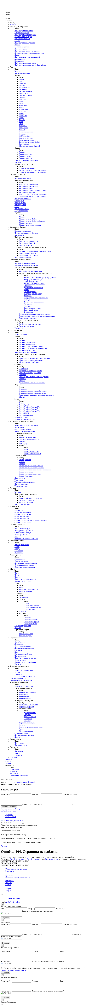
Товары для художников (23, 686)
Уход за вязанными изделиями (26, 160)
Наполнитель (19, 478)
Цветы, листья (20, 656)
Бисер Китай (24, 405)
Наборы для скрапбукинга (24, 43)
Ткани (21, 587)
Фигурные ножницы (22, 646)
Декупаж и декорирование (24, 263)
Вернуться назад (51, 859)
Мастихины (23, 694)
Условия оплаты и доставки (16, 869)
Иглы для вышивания (22, 199)
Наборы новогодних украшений (27, 51)
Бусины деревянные (27, 344)
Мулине (22, 217)
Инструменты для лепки (23, 531)
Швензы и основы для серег (30, 373)
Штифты (22, 375)
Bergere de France (25, 91)
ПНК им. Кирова (25, 136)
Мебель (26, 450)
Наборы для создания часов (25, 63)
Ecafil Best (23, 105)
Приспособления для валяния (30, 498)
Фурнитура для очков (22, 514)
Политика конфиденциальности (17, 877)
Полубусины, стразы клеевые (25, 658)
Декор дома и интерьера (33, 280)
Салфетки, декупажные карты (30, 324)
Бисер (21, 403)
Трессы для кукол (21, 486)
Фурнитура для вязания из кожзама (32, 172)
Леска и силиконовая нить (29, 363)
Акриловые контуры (27, 723)
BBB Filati (23, 89)
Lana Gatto (23, 116)
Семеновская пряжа (26, 140)
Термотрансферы (25, 636)
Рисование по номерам (23, 37)
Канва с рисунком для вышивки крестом (30, 197)
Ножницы (18, 577)
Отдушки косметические (24, 565)
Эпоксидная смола (21, 545)
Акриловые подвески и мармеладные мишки (36, 395)
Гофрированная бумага (23, 654)
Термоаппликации (26, 634)
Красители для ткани (22, 626)
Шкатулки (27, 296)
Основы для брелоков (22, 512)
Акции (8, 763)
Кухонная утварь (30, 292)
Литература (18, 751)
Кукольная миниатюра (27, 437)
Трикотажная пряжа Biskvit (29, 142)
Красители (18, 551)
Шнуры (22, 381)
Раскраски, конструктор (33, 294)
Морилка (27, 715)
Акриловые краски (26, 707)
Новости (8, 759)
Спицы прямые (25, 156)
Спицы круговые (25, 154)
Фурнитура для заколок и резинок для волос (31, 520)
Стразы (26, 603)
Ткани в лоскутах (26, 591)
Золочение (28, 719)
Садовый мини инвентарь (29, 439)
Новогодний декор (31, 310)
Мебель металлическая (32, 454)
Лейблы (17, 628)
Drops (21, 103)
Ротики (22, 464)
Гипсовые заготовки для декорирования (34, 314)
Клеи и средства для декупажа (30, 727)
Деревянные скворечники (34, 302)
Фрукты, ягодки (20, 660)
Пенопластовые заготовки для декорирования (37, 316)
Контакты (14, 771)
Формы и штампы (21, 561)
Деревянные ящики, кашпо (34, 284)
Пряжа (21, 79)
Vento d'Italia (23, 128)
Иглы (16, 575)
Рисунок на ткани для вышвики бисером (35, 251)
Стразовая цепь (29, 609)
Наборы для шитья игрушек (25, 35)
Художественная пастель (24, 735)
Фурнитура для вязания (28, 168)
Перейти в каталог (34, 859)
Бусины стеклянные (27, 350)
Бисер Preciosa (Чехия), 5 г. (29, 409)
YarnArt (22, 130)
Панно (26, 290)
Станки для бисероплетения (25, 419)
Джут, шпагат (24, 144)
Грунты (22, 725)
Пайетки (22, 611)
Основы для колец (21, 516)
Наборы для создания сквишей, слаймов (30, 65)
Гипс (16, 537)
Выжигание (19, 61)
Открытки (14, 757)
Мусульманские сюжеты (28, 255)
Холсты (17, 737)
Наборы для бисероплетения (25, 352)
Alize (21, 81)
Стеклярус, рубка (21, 417)
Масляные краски (26, 731)
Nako (21, 122)
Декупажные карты (26, 326)
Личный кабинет (7, 809)
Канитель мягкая (30, 624)
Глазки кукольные (26, 472)
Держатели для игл (26, 500)
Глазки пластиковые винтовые (31, 466)
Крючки (17, 162)
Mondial (22, 120)
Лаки (21, 729)
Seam (21, 124)
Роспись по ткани (21, 733)
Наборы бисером (25, 245)
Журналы (18, 755)
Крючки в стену (20, 745)
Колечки (22, 379)
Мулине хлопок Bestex (27, 219)
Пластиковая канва (21, 209)
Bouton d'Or (23, 93)
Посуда (22, 441)
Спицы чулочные (26, 158)
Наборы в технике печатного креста (33, 195)
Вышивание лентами (27, 193)
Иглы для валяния (26, 502)
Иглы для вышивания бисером (26, 233)
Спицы (22, 152)
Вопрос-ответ (10, 817)
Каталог (13, 25)
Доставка (9, 815)
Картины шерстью (21, 47)
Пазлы (16, 55)
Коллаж (17, 41)
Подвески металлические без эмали (33, 391)
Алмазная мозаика (21, 33)
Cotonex (22, 97)
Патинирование (30, 717)
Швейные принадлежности (25, 579)
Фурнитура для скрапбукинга (25, 662)
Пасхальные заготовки (32, 308)
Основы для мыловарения (24, 567)
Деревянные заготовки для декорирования (40, 278)
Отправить (5, 918)
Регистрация (11, 811)
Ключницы (28, 286)
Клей (16, 652)
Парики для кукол (21, 484)
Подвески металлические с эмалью (32, 393)
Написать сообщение (9, 807)
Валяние (17, 492)
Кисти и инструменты (27, 692)
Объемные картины (22, 39)
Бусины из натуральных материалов (33, 348)
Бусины (22, 340)
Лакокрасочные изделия (28, 705)
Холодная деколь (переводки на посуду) (29, 53)
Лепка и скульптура (22, 528)
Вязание (17, 71)
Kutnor (21, 114)
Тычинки (18, 674)
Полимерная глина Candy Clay (26, 539)
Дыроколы (18, 644)
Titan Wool (23, 126)
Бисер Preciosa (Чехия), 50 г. (29, 411)
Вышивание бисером (22, 231)
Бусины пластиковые (27, 342)
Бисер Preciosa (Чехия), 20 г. (29, 407)
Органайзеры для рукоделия (21, 680)
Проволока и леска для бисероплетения (34, 358)
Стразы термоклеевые (32, 607)
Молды (17, 549)
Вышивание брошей (27, 243)
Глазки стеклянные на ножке (30, 474)
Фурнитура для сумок (22, 522)
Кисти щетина (24, 696)
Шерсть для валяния (22, 504)
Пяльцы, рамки (20, 205)
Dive (21, 101)
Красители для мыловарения (25, 563)
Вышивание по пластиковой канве (32, 190)
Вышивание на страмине (28, 186)
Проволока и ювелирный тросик (31, 360)
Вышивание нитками (22, 178)
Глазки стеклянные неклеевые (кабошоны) (35, 470)
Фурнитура (23, 369)
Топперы (27, 306)
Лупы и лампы (20, 203)
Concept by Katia (25, 95)
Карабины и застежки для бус (30, 371)
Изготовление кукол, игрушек (26, 425)
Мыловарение (19, 559)
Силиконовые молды (22, 533)
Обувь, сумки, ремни (22, 429)
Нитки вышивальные (22, 257)
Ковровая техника (21, 211)
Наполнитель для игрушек (24, 431)
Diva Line (22, 99)
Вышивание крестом (27, 188)
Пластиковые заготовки (28, 318)
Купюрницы (28, 312)
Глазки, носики (25, 460)
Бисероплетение (20, 334)
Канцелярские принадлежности (36, 298)
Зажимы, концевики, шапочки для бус (33, 377)
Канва (16, 207)
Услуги (8, 891)
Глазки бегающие (26, 476)
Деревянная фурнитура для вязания (32, 170)
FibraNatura (23, 110)
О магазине (14, 769)
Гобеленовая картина (18, 678)
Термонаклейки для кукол (24, 482)
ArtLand (22, 85)
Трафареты (18, 328)
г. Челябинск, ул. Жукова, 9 (24, 782)
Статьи (8, 761)
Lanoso (21, 118)
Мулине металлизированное (30, 225)
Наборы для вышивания (28, 184)
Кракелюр (27, 721)
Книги (17, 753)
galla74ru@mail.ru (13, 902)
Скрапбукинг (19, 642)
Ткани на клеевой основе (29, 589)
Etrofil (21, 108)
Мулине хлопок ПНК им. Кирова (32, 221)
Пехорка (22, 134)
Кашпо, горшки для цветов (24, 676)
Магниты (18, 650)
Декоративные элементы (33, 288)
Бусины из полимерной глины (31, 346)
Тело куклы (18, 480)
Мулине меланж (25, 223)
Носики (22, 462)
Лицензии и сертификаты (20, 775)
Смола (16, 547)
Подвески (23, 389)
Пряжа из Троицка (26, 138)
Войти (3, 811)
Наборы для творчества (23, 31)
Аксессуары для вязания (23, 73)
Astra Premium (24, 87)
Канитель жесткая (30, 620)
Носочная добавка (26, 132)
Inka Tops (22, 112)
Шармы (22, 397)
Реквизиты (14, 773)
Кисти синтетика (25, 698)
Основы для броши (21, 518)
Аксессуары (19, 201)
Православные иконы (27, 253)
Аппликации (19, 59)
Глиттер (17, 664)
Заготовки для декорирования (30, 271)
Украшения (28, 304)
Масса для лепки (20, 535)
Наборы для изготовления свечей (27, 57)
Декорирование (30, 713)
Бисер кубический (26, 415)
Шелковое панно (21, 49)
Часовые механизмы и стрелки (26, 265)
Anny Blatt (23, 83)
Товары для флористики (23, 670)
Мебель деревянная (31, 452)
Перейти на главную (18, 859)
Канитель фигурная (31, 622)
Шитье (17, 573)
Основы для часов (31, 282)
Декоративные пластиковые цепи (32, 383)
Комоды (27, 300)
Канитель (27, 618)
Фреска (17, 45)
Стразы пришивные (31, 605)
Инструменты (19, 743)
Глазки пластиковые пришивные (31, 468)
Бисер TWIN (24, 413)
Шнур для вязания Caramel (29, 146)
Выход (17, 809)
